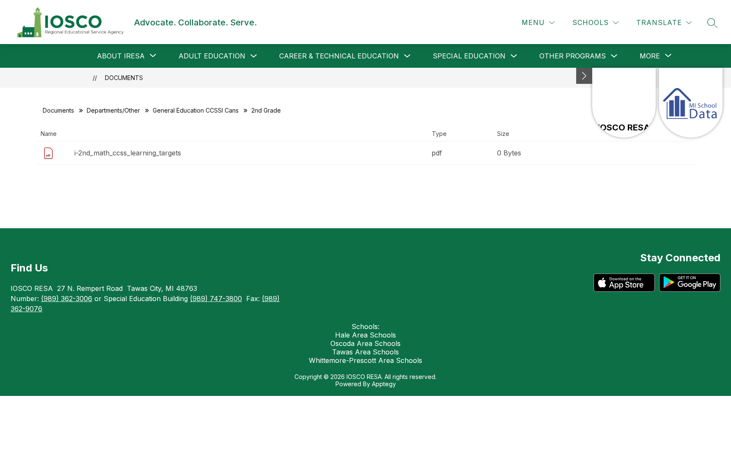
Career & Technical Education (339, 56)
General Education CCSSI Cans (196, 110)
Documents (124, 77)
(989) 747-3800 (216, 298)
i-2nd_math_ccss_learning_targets (127, 153)
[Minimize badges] (584, 76)
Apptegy (384, 383)
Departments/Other (113, 110)
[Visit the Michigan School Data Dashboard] (691, 103)
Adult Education (212, 56)
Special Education (469, 56)
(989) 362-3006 (66, 298)
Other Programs (572, 56)
